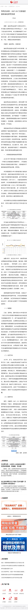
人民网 (1, 6)
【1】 (12, 448)
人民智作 (15, 601)
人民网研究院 (21, 22)
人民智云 (9, 601)
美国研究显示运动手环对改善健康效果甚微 (12, 574)
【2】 (15, 448)
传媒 (6, 6)
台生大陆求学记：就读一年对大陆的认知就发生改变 (14, 571)
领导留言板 (21, 593)
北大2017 (18, 6)
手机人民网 (15, 593)
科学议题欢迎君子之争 (7, 568)
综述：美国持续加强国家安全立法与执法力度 (12, 562)
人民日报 (4, 593)
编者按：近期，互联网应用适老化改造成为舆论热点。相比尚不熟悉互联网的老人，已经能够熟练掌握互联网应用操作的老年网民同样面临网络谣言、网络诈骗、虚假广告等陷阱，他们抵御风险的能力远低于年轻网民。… (13, 472)
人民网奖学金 (11, 6)
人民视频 (4, 601)
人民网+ (9, 593)
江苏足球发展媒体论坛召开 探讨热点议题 (11, 577)
